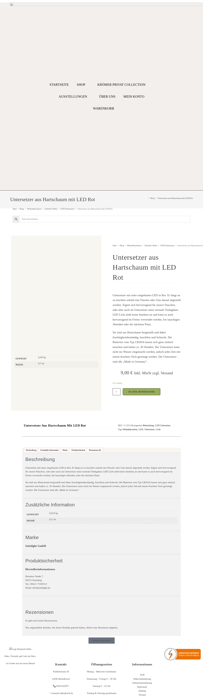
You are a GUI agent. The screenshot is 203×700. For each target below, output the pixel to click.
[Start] (146, 198)
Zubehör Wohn (51, 209)
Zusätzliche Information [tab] (49, 450)
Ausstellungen (73, 96)
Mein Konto (133, 96)
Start (15, 209)
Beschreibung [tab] (31, 450)
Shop (81, 85)
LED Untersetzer (67, 209)
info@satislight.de (41, 588)
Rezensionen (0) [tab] (95, 450)
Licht (158, 429)
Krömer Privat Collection (121, 85)
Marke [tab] (65, 450)
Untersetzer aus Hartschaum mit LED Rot (175, 198)
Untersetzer (149, 429)
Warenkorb (103, 108)
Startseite (59, 85)
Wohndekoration (34, 209)
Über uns (107, 96)
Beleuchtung (148, 425)
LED (141, 429)
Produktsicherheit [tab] (78, 450)
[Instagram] (191, 96)
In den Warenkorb (141, 391)
